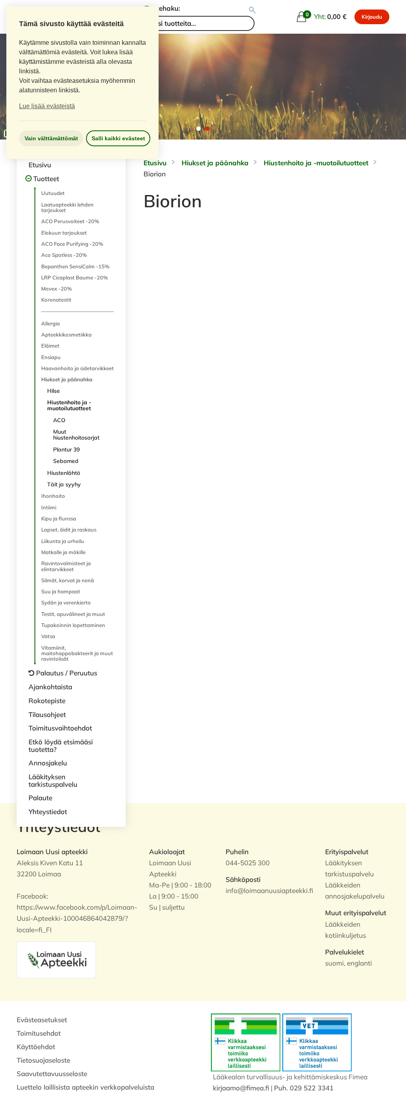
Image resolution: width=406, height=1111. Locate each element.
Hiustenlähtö (63, 472)
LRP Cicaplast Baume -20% (74, 277)
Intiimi (48, 507)
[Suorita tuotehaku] (252, 10)
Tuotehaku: (162, 8)
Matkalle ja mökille (63, 552)
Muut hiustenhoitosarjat (76, 434)
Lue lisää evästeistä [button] (47, 106)
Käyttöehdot (36, 1046)
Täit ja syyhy (64, 484)
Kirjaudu (372, 16)
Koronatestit (56, 299)
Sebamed (66, 461)
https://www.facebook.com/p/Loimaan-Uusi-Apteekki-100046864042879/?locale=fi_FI (77, 918)
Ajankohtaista (50, 687)
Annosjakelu (48, 763)
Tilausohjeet (47, 714)
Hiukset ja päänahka (66, 379)
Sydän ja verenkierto (66, 602)
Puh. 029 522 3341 (303, 1088)
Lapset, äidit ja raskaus (68, 529)
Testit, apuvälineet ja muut (73, 614)
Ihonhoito (53, 496)
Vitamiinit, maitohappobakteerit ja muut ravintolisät (77, 653)
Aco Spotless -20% (64, 255)
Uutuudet (53, 193)
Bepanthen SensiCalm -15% (75, 266)
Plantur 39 (66, 449)
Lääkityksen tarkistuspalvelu (53, 780)
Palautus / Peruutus (66, 673)
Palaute (40, 798)
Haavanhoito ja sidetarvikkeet (77, 368)
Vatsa (48, 636)
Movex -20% (56, 288)
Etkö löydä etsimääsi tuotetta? (61, 745)
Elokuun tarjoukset (64, 232)
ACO (59, 420)
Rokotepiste (47, 700)
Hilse (53, 390)
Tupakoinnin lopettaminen (73, 625)
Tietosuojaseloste (43, 1060)
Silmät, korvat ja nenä (67, 580)
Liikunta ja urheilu (62, 541)
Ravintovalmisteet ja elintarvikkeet (66, 566)
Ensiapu (51, 357)
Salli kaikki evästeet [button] (118, 138)
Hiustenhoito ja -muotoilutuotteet (69, 405)
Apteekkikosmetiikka (66, 334)
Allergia (50, 323)
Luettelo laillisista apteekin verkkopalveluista (85, 1087)
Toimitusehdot (39, 1033)
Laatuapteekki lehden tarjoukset (67, 207)
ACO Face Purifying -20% (72, 244)
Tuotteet (46, 178)
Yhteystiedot (48, 811)
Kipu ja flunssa (58, 518)
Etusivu (40, 165)
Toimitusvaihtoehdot (60, 728)
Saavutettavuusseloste (52, 1073)
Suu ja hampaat (60, 591)
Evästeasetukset (42, 1019)
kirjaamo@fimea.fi (241, 1088)
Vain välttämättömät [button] (51, 138)
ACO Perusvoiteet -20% (70, 221)
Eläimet (50, 345)
